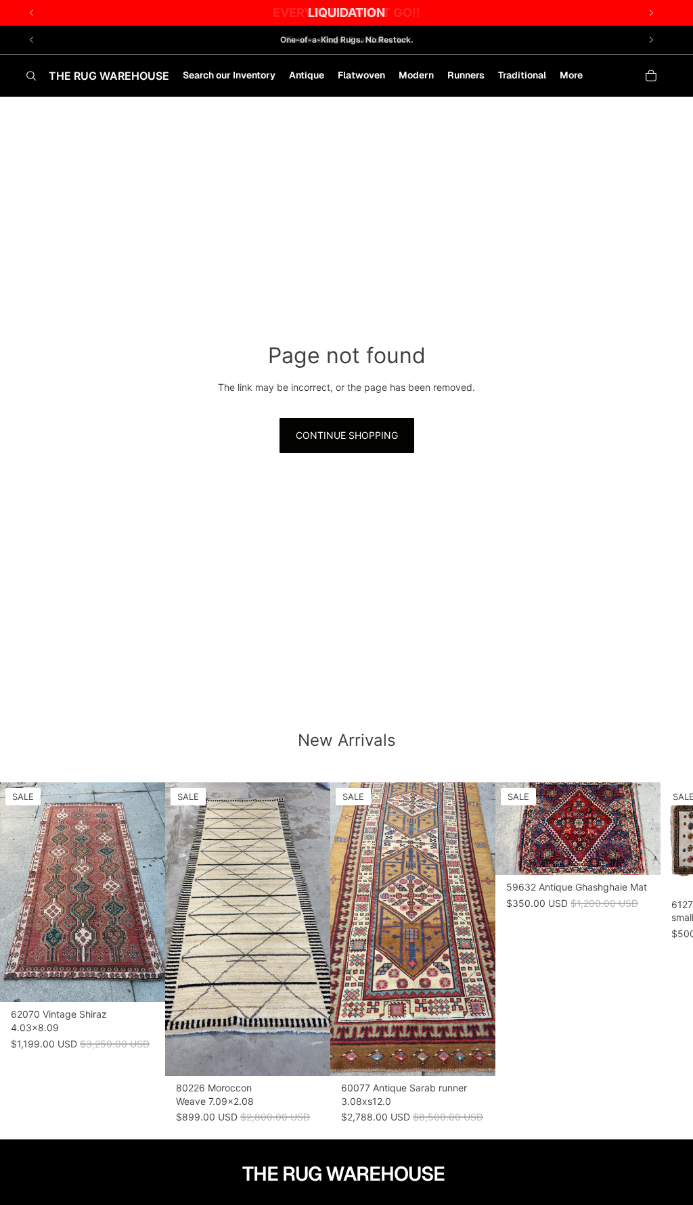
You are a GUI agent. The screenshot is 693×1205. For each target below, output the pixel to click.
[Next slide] (651, 40)
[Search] (31, 76)
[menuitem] (571, 76)
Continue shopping (347, 435)
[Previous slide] (32, 40)
